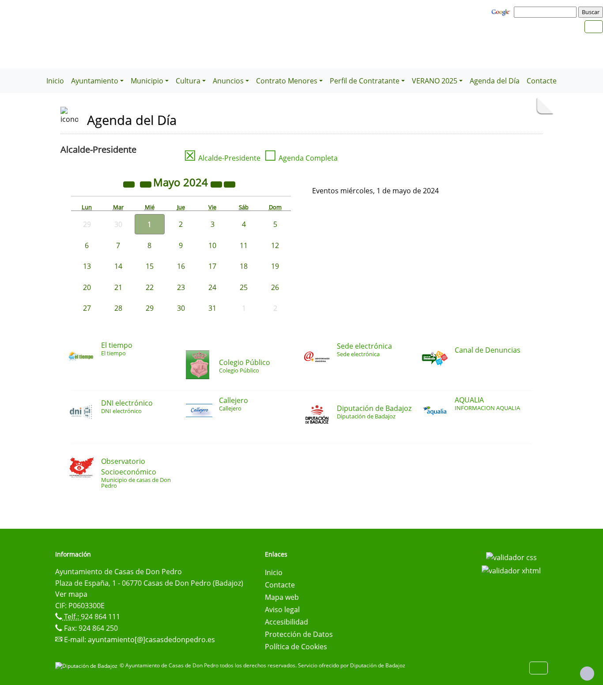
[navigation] (546, 12)
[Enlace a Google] (502, 11)
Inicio (55, 81)
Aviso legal (282, 609)
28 (118, 308)
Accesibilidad (286, 622)
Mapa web (282, 597)
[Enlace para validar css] (511, 557)
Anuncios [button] (228, 81)
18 (244, 266)
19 (275, 266)
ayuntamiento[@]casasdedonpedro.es (151, 639)
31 (212, 308)
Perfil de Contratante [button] (364, 81)
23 (181, 287)
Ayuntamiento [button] (94, 81)
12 (275, 245)
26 (275, 287)
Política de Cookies (296, 646)
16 (181, 266)
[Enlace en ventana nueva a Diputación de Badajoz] (87, 665)
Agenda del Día (495, 81)
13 (87, 266)
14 (118, 266)
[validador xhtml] (511, 570)
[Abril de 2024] (146, 183)
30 (181, 308)
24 (212, 287)
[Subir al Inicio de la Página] (587, 673)
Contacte (542, 81)
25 (244, 287)
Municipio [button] (147, 81)
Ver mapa (71, 594)
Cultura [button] (188, 81)
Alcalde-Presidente (222, 158)
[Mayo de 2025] (217, 183)
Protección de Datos (299, 634)
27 (87, 308)
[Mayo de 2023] (129, 183)
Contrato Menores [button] (286, 81)
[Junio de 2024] (229, 183)
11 (244, 245)
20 (87, 287)
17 (212, 266)
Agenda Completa (301, 158)
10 (212, 245)
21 (118, 287)
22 (150, 287)
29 (150, 308)
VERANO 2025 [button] (434, 81)
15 (150, 266)
